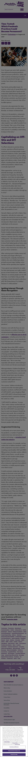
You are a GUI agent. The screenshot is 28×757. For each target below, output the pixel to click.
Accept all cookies (14, 754)
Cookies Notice (7, 741)
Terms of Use (17, 744)
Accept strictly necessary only (14, 750)
